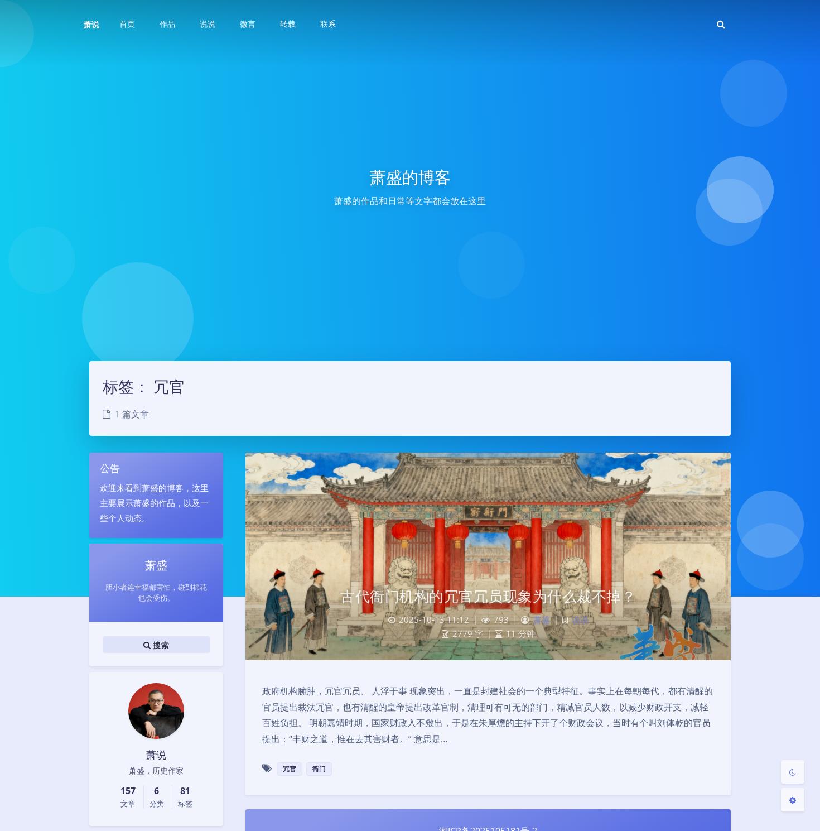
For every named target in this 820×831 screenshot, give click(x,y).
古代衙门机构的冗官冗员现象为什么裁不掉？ (488, 596)
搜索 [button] (160, 644)
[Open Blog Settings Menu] (792, 799)
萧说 (91, 24)
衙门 (319, 769)
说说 (580, 619)
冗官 (289, 769)
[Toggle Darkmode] (792, 772)
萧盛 (541, 619)
